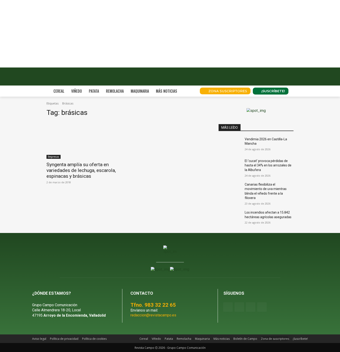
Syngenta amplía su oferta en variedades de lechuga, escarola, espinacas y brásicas (81, 170)
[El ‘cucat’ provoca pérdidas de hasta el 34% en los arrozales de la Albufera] (230, 166)
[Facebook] (227, 307)
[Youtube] (250, 307)
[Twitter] (261, 307)
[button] (189, 91)
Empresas (53, 156)
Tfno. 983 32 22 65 (153, 305)
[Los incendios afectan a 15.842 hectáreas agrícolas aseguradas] (230, 218)
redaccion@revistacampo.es (153, 315)
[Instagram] (239, 307)
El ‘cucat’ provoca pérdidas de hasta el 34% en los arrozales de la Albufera (268, 165)
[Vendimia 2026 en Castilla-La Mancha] (230, 145)
